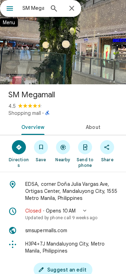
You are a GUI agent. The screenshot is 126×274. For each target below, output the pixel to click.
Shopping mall (24, 113)
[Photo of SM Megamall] (63, 42)
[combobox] (33, 8)
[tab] (31, 126)
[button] (63, 213)
